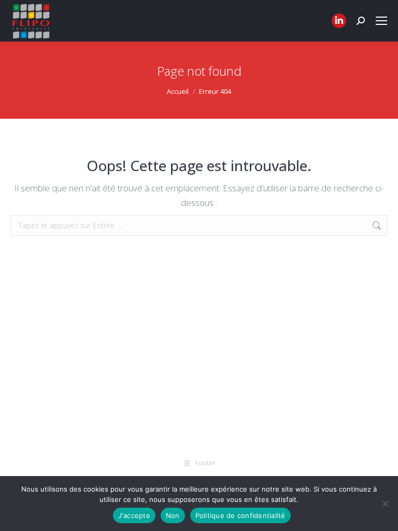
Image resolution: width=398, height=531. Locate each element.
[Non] (385, 503)
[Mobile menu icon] (381, 21)
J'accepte (134, 515)
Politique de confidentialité (240, 515)
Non (173, 515)
